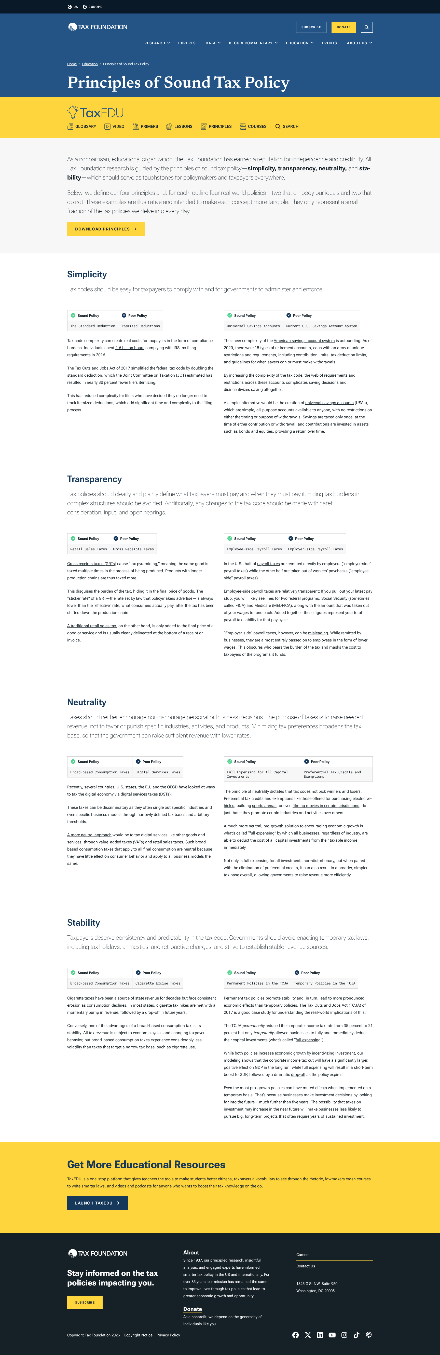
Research (154, 43)
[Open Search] (367, 27)
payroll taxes (268, 563)
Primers (149, 126)
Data (211, 43)
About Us (357, 43)
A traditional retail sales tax (91, 625)
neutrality (332, 168)
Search (291, 126)
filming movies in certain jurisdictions (326, 805)
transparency (296, 168)
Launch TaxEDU (94, 1203)
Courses (257, 126)
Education (297, 43)
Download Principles (102, 229)
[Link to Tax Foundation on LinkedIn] (320, 1335)
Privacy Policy (168, 1335)
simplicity (261, 168)
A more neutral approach (89, 834)
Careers (302, 1254)
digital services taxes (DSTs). (146, 794)
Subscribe (311, 27)
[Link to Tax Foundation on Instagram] (344, 1335)
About (191, 1252)
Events (330, 43)
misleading (318, 633)
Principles (220, 126)
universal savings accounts (329, 402)
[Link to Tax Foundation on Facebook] (296, 1335)
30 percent (108, 382)
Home (72, 64)
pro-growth (273, 826)
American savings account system (304, 340)
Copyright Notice (138, 1335)
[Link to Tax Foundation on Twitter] (308, 1335)
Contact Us (305, 1266)
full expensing (262, 833)
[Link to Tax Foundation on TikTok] (356, 1335)
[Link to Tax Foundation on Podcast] (369, 1335)
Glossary (85, 126)
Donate (344, 27)
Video (119, 126)
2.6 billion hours (129, 347)
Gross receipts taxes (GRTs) (91, 563)
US (76, 7)
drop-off (298, 1074)
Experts (188, 43)
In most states (141, 1005)
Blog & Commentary (251, 43)
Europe (95, 7)
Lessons (183, 126)
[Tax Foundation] (97, 27)
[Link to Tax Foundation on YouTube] (332, 1335)
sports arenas (264, 805)
